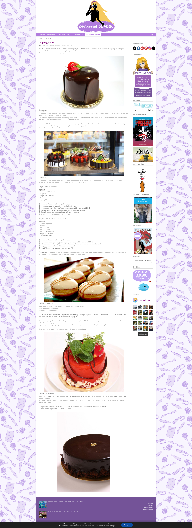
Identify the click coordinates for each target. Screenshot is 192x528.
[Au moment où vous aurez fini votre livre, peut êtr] (151, 312)
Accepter (127, 525)
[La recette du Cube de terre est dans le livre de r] (140, 323)
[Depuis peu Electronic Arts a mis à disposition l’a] (135, 318)
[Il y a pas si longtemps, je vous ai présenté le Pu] (145, 307)
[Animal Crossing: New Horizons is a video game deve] (145, 318)
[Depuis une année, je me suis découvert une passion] (140, 318)
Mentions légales (148, 509)
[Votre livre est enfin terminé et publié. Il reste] (151, 328)
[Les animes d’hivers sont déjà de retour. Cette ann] (145, 323)
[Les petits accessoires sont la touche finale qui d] (140, 307)
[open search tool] (152, 35)
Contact (150, 505)
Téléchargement (148, 507)
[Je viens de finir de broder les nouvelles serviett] (151, 323)
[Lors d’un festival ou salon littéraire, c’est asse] (151, 318)
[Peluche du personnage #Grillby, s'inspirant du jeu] (145, 328)
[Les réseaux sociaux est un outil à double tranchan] (135, 307)
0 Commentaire (67, 45)
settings (112, 526)
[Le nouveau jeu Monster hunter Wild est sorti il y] (140, 312)
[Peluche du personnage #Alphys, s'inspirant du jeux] (135, 323)
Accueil (41, 38)
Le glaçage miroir (46, 42)
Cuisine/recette (55, 45)
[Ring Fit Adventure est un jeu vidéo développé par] (135, 328)
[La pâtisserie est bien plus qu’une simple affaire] (151, 307)
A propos (150, 503)
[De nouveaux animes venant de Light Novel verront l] (135, 312)
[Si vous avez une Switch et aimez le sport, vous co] (140, 328)
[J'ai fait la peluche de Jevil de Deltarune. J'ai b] (145, 312)
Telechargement (92, 35)
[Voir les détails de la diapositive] (143, 131)
